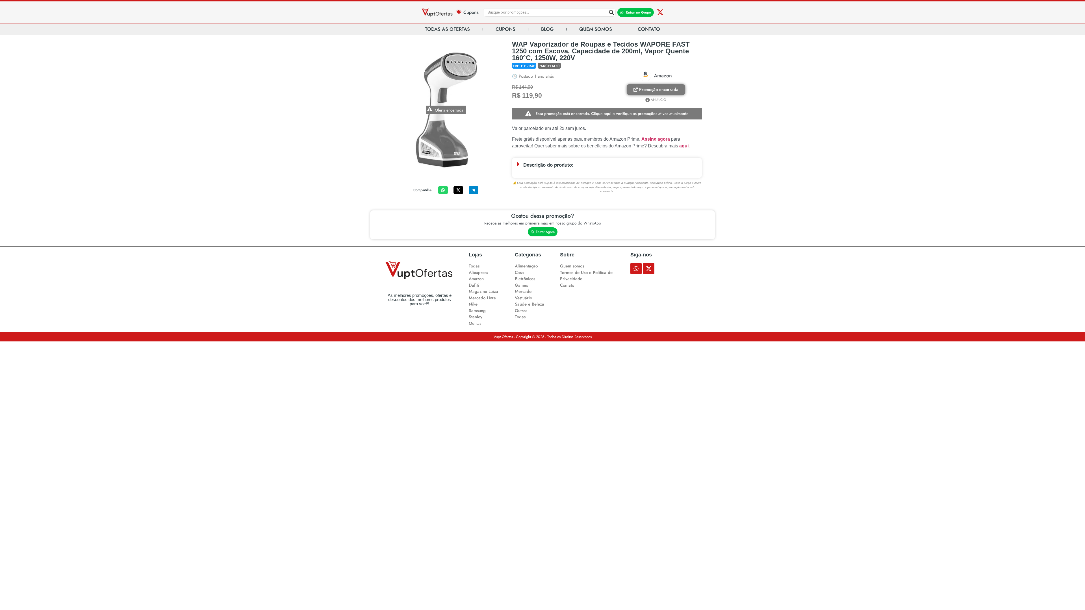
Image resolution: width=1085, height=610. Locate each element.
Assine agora (655, 139)
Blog (547, 29)
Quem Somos (595, 29)
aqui (684, 145)
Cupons (471, 12)
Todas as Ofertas (447, 29)
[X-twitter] (660, 12)
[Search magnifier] (611, 12)
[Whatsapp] (636, 268)
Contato (649, 29)
